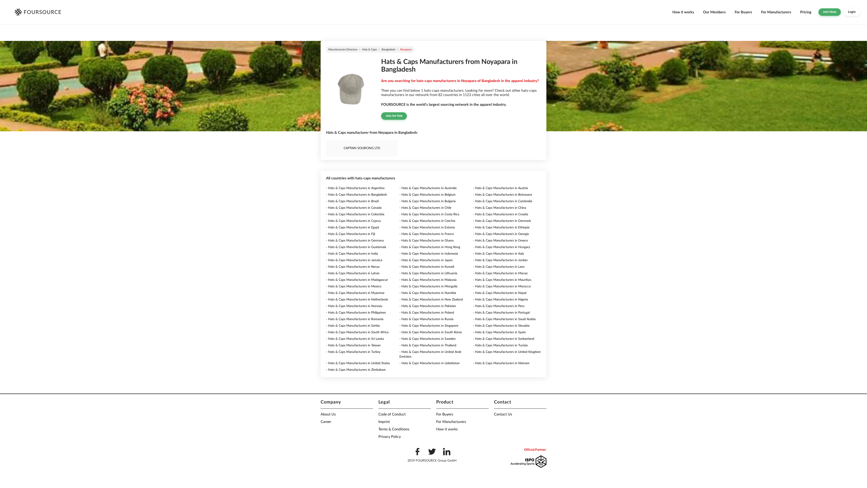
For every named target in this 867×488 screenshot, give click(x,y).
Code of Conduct (392, 414)
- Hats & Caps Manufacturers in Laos (498, 266)
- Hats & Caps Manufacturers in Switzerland (503, 338)
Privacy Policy (389, 437)
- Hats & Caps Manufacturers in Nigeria (500, 299)
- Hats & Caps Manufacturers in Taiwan (353, 345)
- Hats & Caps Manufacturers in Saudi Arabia (504, 319)
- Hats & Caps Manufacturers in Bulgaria (427, 201)
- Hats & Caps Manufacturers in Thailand (427, 345)
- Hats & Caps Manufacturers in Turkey (353, 352)
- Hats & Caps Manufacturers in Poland (426, 312)
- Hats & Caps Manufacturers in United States (358, 363)
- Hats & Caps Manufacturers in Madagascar (357, 280)
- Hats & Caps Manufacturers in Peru (498, 306)
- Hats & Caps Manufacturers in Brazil (352, 201)
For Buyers (743, 12)
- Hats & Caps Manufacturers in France (426, 234)
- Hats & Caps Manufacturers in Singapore (428, 325)
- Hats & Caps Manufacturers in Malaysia (428, 280)
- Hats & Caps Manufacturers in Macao (500, 273)
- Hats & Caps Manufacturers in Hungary (501, 247)
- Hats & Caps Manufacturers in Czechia (427, 221)
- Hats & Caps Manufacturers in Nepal (499, 293)
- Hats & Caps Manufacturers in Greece (500, 240)
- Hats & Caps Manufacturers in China (499, 207)
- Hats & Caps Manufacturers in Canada (354, 207)
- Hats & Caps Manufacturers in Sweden (427, 338)
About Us (328, 414)
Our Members (714, 12)
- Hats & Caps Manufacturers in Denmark (502, 221)
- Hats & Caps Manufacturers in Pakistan (427, 306)
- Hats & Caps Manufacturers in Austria (500, 188)
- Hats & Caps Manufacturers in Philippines (356, 312)
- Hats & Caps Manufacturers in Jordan (500, 260)
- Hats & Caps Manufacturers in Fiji (350, 234)
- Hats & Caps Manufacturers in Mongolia (428, 286)
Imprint (384, 422)
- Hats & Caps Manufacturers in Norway (354, 306)
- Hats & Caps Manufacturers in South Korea (430, 332)
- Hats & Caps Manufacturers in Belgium (427, 194)
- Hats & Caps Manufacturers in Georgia (501, 234)
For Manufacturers (776, 12)
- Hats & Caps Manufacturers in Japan (426, 260)
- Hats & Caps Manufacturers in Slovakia (501, 325)
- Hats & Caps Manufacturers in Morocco (502, 286)
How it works (683, 12)
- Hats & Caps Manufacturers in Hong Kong (429, 247)
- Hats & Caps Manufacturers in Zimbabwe (356, 369)
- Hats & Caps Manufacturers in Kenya (353, 266)
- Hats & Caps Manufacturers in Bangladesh (356, 194)
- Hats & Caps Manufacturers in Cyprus (353, 221)
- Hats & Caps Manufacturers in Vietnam (501, 363)
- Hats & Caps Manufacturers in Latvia (352, 273)
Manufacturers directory (342, 49)
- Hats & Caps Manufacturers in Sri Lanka (355, 338)
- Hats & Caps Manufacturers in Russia (426, 319)
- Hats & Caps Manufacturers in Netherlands (357, 299)
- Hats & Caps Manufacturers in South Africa (357, 332)
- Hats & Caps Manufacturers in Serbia (353, 325)
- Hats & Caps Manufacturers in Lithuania (428, 273)
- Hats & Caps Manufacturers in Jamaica (354, 260)
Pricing (805, 12)
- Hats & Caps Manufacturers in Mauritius (502, 280)
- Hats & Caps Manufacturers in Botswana (502, 194)
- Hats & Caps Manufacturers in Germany (355, 240)
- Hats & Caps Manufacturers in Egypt (352, 227)
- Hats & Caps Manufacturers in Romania (354, 319)
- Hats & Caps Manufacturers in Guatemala (356, 247)
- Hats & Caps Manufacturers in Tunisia (500, 345)
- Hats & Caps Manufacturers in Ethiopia (501, 227)
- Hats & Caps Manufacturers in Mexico (353, 286)
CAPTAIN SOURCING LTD (362, 148)
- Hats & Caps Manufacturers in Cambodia (502, 201)
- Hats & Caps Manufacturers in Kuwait (426, 266)
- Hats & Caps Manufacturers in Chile (425, 207)
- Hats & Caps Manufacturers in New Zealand (431, 299)
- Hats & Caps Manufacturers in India (352, 253)
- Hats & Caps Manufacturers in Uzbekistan (429, 363)
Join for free (394, 115)
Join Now (829, 12)
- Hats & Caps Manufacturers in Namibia (427, 293)
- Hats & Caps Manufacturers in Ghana (426, 240)
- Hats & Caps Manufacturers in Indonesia (428, 253)
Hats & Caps (369, 49)
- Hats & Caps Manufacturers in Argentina (355, 188)
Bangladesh (388, 49)
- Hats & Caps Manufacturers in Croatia (500, 214)
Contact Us (503, 414)
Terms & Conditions (393, 429)
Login (852, 12)
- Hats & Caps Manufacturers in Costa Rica (429, 214)
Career (326, 422)
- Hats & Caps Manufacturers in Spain (499, 332)
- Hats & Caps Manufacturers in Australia (428, 188)
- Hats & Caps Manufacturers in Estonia (427, 227)
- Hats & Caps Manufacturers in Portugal (501, 312)
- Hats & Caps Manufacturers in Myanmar (355, 293)
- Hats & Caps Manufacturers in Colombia (355, 214)
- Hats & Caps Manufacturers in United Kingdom (507, 352)
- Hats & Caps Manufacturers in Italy (498, 253)
